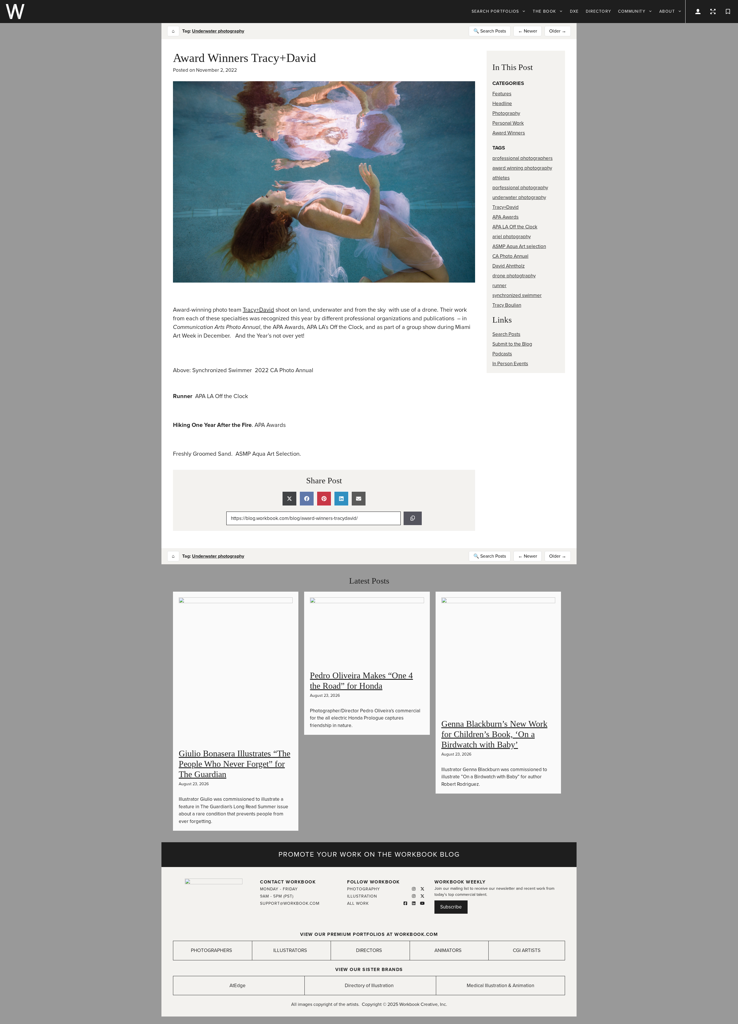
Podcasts (502, 354)
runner (499, 286)
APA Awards (505, 217)
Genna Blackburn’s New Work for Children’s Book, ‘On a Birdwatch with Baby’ (494, 734)
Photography (506, 113)
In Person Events (510, 364)
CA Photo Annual (510, 256)
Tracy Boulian (506, 305)
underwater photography (519, 197)
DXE (574, 11)
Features (501, 94)
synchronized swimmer (517, 295)
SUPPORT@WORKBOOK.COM (289, 903)
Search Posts (506, 334)
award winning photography (522, 168)
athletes (501, 178)
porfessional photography (520, 188)
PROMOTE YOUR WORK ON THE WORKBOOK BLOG (369, 854)
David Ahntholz (508, 266)
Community (631, 11)
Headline (502, 104)
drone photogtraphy (514, 276)
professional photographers (522, 158)
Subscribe (451, 907)
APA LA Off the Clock (514, 227)
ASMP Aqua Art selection (519, 246)
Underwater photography (218, 31)
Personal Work (508, 123)
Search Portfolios (495, 11)
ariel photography (511, 237)
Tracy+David (258, 309)
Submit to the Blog (512, 344)
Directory (598, 11)
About (667, 11)
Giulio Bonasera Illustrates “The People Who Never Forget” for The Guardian (234, 764)
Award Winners (508, 133)
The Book (544, 11)
